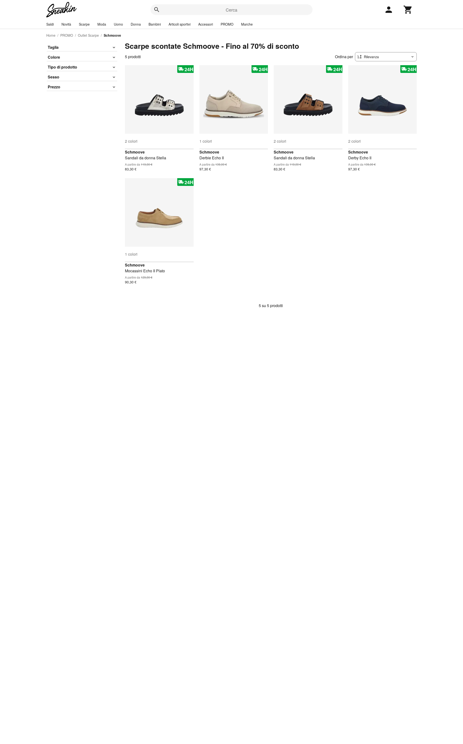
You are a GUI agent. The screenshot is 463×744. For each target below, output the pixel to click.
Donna (136, 24)
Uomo (118, 24)
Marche (247, 24)
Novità (66, 24)
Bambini (155, 24)
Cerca (231, 10)
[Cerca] (156, 9)
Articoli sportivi (180, 24)
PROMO (227, 24)
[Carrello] (408, 9)
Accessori (205, 24)
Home (50, 35)
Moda (101, 24)
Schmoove (135, 152)
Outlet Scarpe (88, 35)
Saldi (50, 24)
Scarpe (84, 24)
